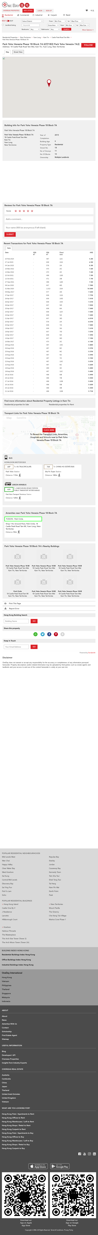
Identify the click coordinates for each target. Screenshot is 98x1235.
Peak (51, 895)
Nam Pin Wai (54, 887)
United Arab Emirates (11, 1094)
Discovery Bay (7, 883)
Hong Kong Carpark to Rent (14, 1129)
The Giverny (54, 912)
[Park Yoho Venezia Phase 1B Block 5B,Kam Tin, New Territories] (70, 582)
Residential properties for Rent (61, 404)
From (51, 21)
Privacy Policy (68, 1230)
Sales (9, 248)
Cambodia (6, 1079)
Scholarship (7, 1031)
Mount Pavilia (54, 908)
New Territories (56, 904)
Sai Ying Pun (7, 887)
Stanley (52, 861)
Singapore (6, 993)
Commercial (24, 15)
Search (66, 29)
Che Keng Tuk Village (57, 916)
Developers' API (8, 1055)
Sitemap (5, 1039)
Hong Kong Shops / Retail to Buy (16, 1144)
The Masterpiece (9, 935)
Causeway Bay (55, 868)
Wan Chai (6, 861)
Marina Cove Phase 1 (57, 919)
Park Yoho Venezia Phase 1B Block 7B (20, 566)
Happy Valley (7, 864)
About (4, 1016)
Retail (68, 15)
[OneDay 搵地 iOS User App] (38, 1166)
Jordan (52, 864)
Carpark (54, 15)
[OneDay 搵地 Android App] (60, 1166)
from (62, 25)
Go (34, 621)
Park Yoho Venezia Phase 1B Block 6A (46, 566)
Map (7, 52)
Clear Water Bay (8, 868)
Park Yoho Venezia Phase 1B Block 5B (72, 591)
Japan (4, 1086)
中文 (92, 10)
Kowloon (6, 927)
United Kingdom (9, 1098)
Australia (5, 1075)
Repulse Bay (54, 857)
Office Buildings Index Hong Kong (16, 960)
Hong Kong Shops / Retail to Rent (16, 1125)
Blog (4, 1051)
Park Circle (18, 591)
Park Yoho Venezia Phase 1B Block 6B (72, 566)
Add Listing (28, 11)
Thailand (5, 989)
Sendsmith (91, 653)
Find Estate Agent (9, 1035)
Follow (88, 45)
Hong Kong (7, 977)
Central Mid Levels (9, 880)
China (4, 1083)
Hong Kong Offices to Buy (13, 1137)
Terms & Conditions (57, 1230)
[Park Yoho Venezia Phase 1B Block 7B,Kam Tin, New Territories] (17, 556)
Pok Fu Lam (6, 891)
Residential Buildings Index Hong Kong (18, 954)
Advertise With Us (9, 1024)
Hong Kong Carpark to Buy (13, 1148)
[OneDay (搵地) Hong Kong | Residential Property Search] (15, 4)
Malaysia (6, 997)
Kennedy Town (55, 872)
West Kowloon (8, 872)
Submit (10, 234)
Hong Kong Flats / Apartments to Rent (18, 1114)
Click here (49, 430)
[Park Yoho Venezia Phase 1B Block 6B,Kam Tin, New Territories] (70, 556)
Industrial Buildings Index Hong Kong (17, 965)
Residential (9, 15)
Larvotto (5, 916)
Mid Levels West (8, 857)
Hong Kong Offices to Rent (13, 1118)
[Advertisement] (49, 181)
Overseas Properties (11, 11)
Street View (18, 52)
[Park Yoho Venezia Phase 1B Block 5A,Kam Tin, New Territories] (43, 582)
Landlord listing (10, 25)
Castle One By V (8, 908)
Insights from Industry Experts (14, 1063)
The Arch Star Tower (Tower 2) (14, 938)
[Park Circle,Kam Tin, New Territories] (17, 582)
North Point (53, 891)
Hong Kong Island (10, 904)
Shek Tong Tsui (55, 880)
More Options (87, 30)
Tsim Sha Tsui (54, 876)
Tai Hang (52, 883)
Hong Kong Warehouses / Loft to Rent (18, 1121)
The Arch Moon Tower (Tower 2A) (15, 942)
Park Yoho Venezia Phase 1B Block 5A (46, 591)
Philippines (6, 985)
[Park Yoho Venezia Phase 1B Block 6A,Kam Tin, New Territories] (43, 556)
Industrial (38, 15)
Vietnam (5, 981)
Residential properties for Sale (16, 404)
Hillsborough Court (9, 919)
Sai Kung (5, 876)
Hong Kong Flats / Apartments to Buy (17, 1133)
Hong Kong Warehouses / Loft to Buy (17, 1141)
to (68, 21)
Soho (4, 895)
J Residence (7, 912)
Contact (5, 1028)
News (4, 1020)
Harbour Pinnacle (9, 931)
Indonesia (6, 1001)
